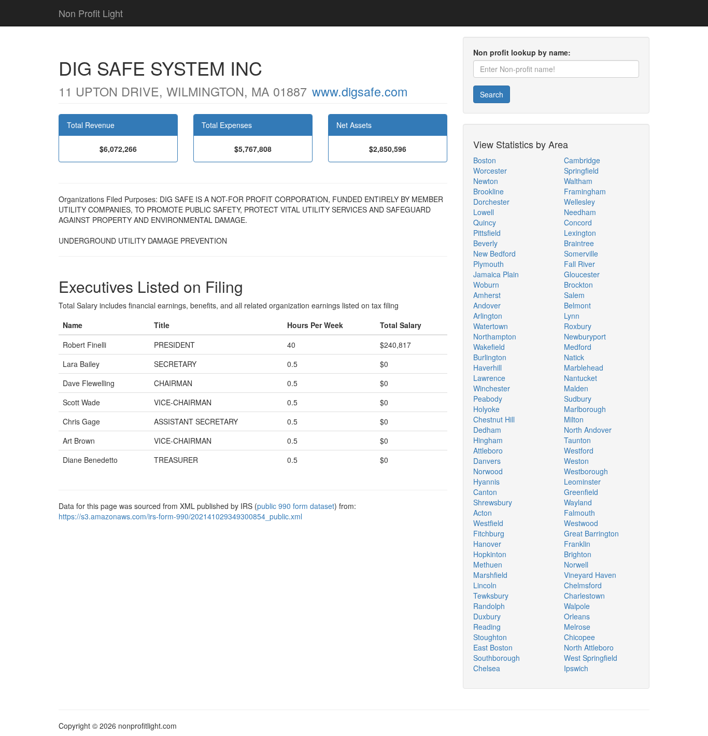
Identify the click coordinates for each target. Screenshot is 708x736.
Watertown (490, 326)
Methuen (487, 564)
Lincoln (485, 585)
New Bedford (494, 253)
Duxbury (487, 616)
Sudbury (577, 398)
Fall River (579, 264)
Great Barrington (591, 533)
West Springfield (590, 658)
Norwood (488, 471)
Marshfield (490, 575)
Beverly (485, 243)
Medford (577, 347)
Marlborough (585, 409)
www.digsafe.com (359, 91)
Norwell (576, 564)
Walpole (577, 606)
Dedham (487, 429)
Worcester (490, 170)
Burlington (489, 357)
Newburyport (585, 336)
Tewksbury (490, 595)
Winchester (491, 388)
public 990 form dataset (295, 506)
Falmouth (579, 512)
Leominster (582, 481)
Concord (578, 222)
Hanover (487, 544)
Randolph (489, 606)
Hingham (488, 440)
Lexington (580, 233)
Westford (578, 450)
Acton (482, 512)
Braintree (579, 243)
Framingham (585, 191)
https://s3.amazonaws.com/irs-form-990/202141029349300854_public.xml (180, 516)
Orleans (577, 616)
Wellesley (579, 201)
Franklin (577, 544)
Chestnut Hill (494, 419)
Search (491, 94)
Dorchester (491, 201)
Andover (487, 305)
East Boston (493, 647)
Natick (574, 357)
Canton (485, 492)
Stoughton (490, 637)
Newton (485, 181)
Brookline (488, 191)
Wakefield (489, 347)
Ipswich (576, 668)
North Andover (588, 429)
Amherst (487, 295)
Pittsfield (487, 233)
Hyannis (486, 481)
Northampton (494, 336)
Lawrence (489, 378)
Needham (580, 212)
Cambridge (582, 160)
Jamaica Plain (496, 274)
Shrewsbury (492, 502)
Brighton (577, 554)
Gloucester (582, 274)
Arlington (487, 315)
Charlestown (584, 595)
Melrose (577, 626)
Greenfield (581, 492)
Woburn (486, 284)
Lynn (571, 315)
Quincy (484, 222)
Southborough (496, 658)
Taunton (577, 440)
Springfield (581, 170)
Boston (484, 160)
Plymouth (488, 264)
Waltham (578, 181)
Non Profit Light (91, 13)
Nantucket (580, 378)
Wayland (578, 502)
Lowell (483, 212)
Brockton (578, 284)
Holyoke (486, 409)
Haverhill (487, 367)
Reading (487, 626)
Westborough (586, 471)
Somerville (581, 253)
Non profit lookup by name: (522, 52)
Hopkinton (489, 554)
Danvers (487, 461)
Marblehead (583, 367)
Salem (574, 295)
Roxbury (577, 326)
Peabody (487, 398)
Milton (574, 419)
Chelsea (486, 668)
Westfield (488, 523)
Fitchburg (488, 533)
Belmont (577, 305)
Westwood (581, 523)
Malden (576, 388)
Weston (576, 461)
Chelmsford (583, 585)
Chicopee (579, 637)
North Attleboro (589, 647)
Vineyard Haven (590, 575)
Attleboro (488, 450)
